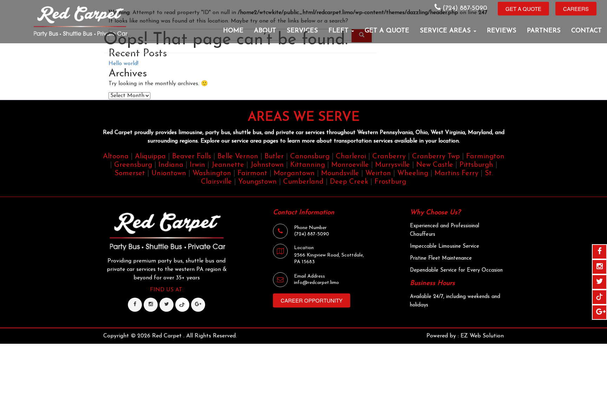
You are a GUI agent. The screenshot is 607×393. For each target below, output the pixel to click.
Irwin (197, 165)
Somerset (130, 173)
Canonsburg (309, 156)
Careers (576, 8)
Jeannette (227, 165)
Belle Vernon (237, 156)
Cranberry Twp (436, 156)
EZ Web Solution (482, 336)
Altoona (116, 156)
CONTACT (586, 31)
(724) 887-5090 (463, 8)
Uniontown (168, 173)
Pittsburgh (476, 165)
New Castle (434, 165)
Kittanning (307, 165)
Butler (274, 156)
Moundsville (340, 173)
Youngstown (257, 181)
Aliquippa (150, 156)
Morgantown (294, 173)
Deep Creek (349, 181)
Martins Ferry (456, 173)
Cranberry (389, 156)
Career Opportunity (311, 300)
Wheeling (412, 173)
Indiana (170, 165)
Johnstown (267, 165)
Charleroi (351, 156)
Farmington (485, 156)
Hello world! (123, 63)
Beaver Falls (191, 156)
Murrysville (392, 165)
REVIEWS (501, 31)
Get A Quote (523, 8)
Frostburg (390, 181)
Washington (211, 173)
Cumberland (303, 181)
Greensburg (133, 165)
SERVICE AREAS (446, 31)
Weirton (378, 173)
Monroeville (350, 165)
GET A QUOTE (387, 31)
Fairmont (252, 173)
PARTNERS (544, 31)
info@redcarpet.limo (316, 282)
